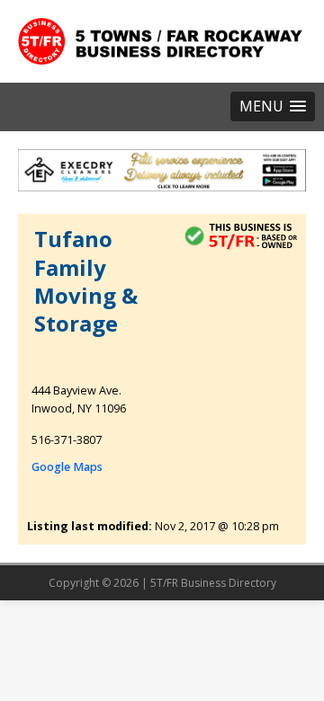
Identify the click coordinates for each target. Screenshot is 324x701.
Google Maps (67, 467)
